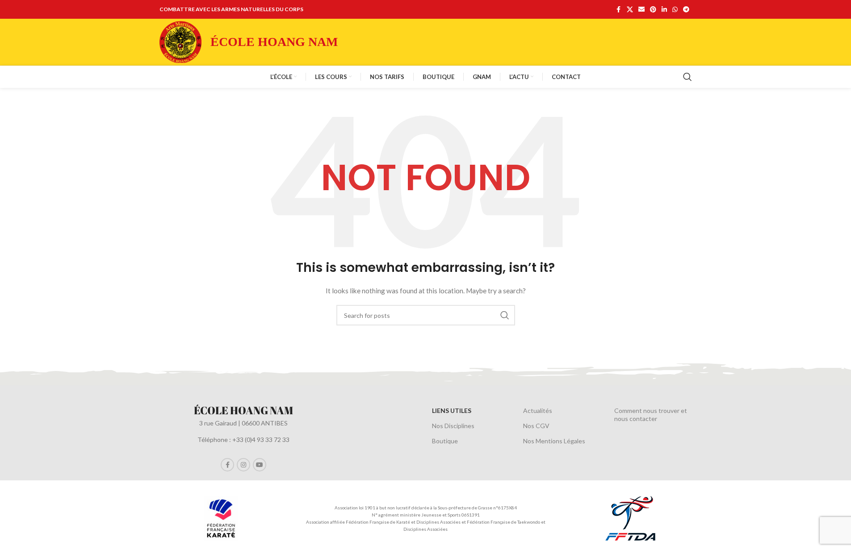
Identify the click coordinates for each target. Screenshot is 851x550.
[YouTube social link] (259, 464)
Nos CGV (536, 425)
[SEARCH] (505, 315)
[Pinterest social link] (653, 10)
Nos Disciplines (453, 425)
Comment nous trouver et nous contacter (650, 414)
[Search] (687, 77)
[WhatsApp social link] (675, 10)
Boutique (445, 441)
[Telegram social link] (686, 10)
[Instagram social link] (243, 464)
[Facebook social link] (618, 10)
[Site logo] (180, 41)
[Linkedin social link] (664, 10)
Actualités (537, 410)
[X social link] (630, 10)
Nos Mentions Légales (554, 441)
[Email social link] (641, 10)
